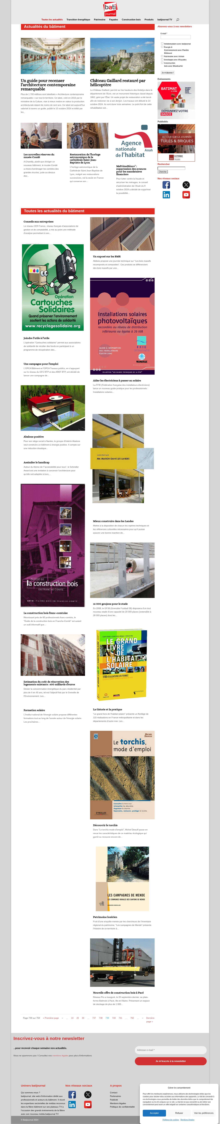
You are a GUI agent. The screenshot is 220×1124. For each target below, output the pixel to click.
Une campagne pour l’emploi (41, 363)
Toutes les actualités (52, 20)
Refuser (179, 1113)
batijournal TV (164, 20)
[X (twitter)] (186, 185)
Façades (113, 20)
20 (77, 1018)
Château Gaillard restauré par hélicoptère (117, 82)
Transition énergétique (78, 20)
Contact (113, 1092)
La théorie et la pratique (107, 709)
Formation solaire (34, 710)
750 (132, 1018)
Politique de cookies (171, 1120)
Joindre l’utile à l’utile (36, 338)
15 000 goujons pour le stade (110, 603)
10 (72, 1018)
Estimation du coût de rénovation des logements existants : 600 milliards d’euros (49, 683)
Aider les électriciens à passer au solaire (117, 380)
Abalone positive (34, 436)
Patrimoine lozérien (105, 916)
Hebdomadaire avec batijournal (177, 44)
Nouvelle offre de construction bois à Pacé (118, 992)
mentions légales (60, 1055)
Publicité (114, 1100)
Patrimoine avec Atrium (174, 56)
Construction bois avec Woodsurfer (173, 64)
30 (83, 1018)
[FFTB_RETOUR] (176, 161)
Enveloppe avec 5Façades (175, 60)
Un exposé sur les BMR (107, 256)
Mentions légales (187, 1120)
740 (114, 1018)
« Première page (51, 1018)
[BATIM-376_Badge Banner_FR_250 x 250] (176, 118)
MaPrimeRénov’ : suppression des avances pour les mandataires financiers (131, 170)
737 (94, 1018)
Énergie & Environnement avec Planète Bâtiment (176, 50)
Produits (149, 20)
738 (101, 1018)
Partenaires (115, 1096)
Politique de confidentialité (122, 1107)
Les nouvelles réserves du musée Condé (39, 156)
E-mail (164, 34)
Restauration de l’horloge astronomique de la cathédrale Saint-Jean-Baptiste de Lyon (85, 158)
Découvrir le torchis (105, 825)
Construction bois (131, 20)
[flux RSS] (166, 185)
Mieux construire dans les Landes (113, 521)
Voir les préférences (204, 1113)
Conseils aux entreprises (38, 221)
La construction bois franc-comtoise (46, 612)
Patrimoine (99, 20)
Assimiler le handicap (37, 462)
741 (120, 1018)
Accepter (154, 1113)
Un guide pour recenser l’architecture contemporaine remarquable (48, 84)
